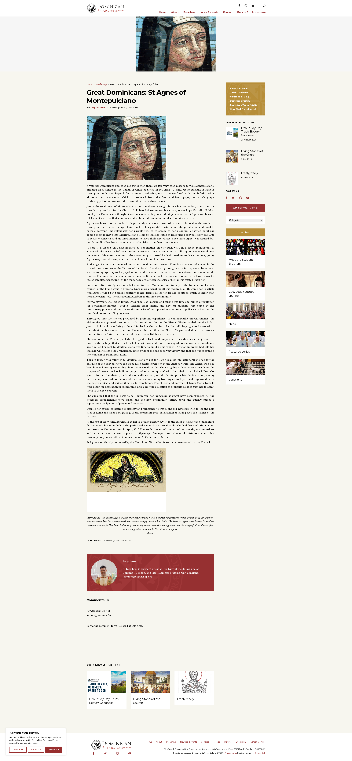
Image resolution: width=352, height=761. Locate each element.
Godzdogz (101, 84)
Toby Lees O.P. (97, 108)
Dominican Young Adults (243, 105)
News (232, 323)
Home (90, 84)
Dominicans (108, 541)
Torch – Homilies (239, 92)
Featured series (239, 351)
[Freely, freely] (194, 686)
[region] (36, 742)
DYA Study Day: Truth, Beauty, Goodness (251, 131)
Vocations (235, 379)
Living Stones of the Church (252, 152)
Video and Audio (239, 88)
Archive (245, 232)
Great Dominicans (122, 541)
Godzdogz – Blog (239, 96)
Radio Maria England (185, 572)
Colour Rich (260, 753)
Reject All (36, 749)
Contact (205, 742)
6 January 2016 (117, 108)
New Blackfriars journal (243, 109)
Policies (216, 742)
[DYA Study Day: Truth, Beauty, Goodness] (107, 686)
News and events (188, 742)
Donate (228, 742)
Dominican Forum (240, 101)
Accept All (54, 749)
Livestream (241, 742)
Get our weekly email (245, 207)
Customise (18, 749)
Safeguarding (257, 742)
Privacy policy (231, 753)
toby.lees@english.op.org (137, 576)
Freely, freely (185, 699)
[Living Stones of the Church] (150, 686)
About (159, 742)
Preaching (171, 742)
